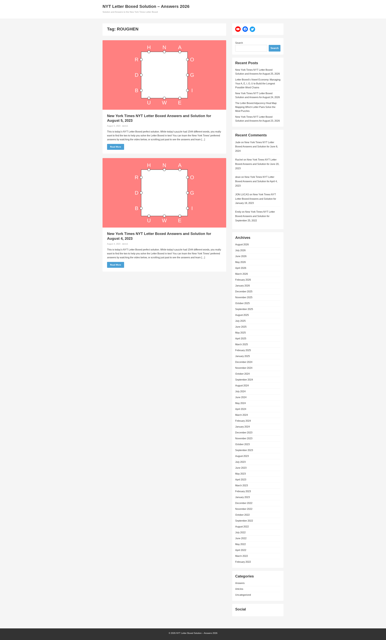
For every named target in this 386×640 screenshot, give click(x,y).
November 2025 (243, 297)
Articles (239, 589)
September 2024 (244, 379)
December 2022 (243, 503)
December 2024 (243, 362)
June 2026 (241, 256)
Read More (115, 147)
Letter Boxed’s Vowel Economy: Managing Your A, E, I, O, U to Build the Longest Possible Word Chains (257, 83)
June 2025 (241, 327)
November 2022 (243, 509)
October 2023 (242, 444)
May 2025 (240, 332)
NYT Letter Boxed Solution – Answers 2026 (146, 6)
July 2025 (240, 321)
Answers (240, 583)
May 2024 (240, 403)
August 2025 (242, 315)
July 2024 (240, 391)
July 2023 (240, 462)
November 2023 (243, 438)
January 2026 (242, 285)
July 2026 (240, 250)
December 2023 (243, 432)
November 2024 (243, 368)
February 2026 (243, 279)
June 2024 (241, 397)
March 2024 (241, 415)
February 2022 (243, 562)
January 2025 (242, 356)
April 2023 (240, 479)
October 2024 (242, 374)
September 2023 (244, 450)
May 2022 (240, 544)
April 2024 (240, 409)
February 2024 (243, 421)
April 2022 (240, 550)
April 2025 (240, 338)
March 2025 (241, 344)
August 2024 (242, 385)
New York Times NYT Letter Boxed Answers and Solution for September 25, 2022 (255, 216)
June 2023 (241, 468)
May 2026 (240, 262)
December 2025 (243, 291)
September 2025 (244, 309)
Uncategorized (243, 595)
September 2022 (244, 520)
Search (239, 43)
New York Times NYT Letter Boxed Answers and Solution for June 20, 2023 (257, 164)
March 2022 (241, 556)
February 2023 (243, 491)
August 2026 (242, 244)
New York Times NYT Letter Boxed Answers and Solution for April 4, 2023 (256, 181)
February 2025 (243, 350)
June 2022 (241, 538)
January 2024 (242, 426)
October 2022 (242, 515)
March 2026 (241, 274)
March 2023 (241, 485)
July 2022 (240, 532)
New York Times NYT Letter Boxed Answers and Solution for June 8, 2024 (256, 146)
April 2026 (240, 268)
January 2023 (242, 497)
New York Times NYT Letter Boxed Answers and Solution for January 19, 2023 (255, 198)
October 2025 (242, 303)
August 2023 (242, 456)
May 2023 (240, 473)
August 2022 (242, 526)
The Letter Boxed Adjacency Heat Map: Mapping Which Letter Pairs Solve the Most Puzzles (256, 107)
